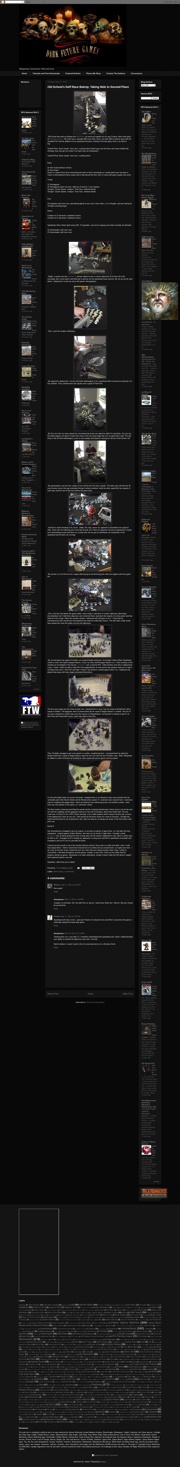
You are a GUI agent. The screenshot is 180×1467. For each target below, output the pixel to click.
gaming (21, 1352)
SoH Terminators (154, 591)
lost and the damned (57, 1374)
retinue (75, 1392)
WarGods (140, 1417)
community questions (64, 1329)
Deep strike (48, 1336)
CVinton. (116, 1331)
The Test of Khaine (25, 1409)
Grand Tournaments (112, 1352)
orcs (153, 1382)
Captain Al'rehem (34, 1319)
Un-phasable (77, 1414)
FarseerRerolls (32, 1347)
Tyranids (153, 1412)
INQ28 (134, 1362)
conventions (102, 1329)
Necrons (110, 1379)
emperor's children (25, 1344)
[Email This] (83, 868)
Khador (112, 1367)
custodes (80, 1331)
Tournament (136, 1409)
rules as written (145, 1392)
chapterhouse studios (74, 1325)
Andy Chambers (52, 1310)
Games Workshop (152, 1349)
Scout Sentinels (105, 1395)
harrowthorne (117, 1354)
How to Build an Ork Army (98, 1359)
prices (111, 1387)
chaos (99, 1320)
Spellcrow (79, 1402)
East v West (121, 1342)
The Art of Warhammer (27, 489)
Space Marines (83, 1399)
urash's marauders (126, 1414)
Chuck (110, 1325)
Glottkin (68, 1352)
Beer (44, 1315)
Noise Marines (154, 1379)
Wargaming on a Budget (126, 1417)
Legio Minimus (28, 366)
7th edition (143, 1305)
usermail (137, 1414)
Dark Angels (47, 1334)
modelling (38, 1379)
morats (50, 1379)
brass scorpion (94, 1317)
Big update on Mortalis (34, 204)
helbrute (156, 1354)
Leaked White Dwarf (72, 1372)
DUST (76, 1342)
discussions (44, 1339)
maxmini (31, 1377)
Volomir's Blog (28, 160)
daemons (23, 1334)
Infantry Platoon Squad (113, 1362)
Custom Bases (90, 1331)
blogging (145, 1315)
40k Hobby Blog (149, 434)
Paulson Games (154, 1385)
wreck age (76, 1422)
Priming (144, 1387)
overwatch (58, 1385)
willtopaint (28, 1422)
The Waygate (39, 1409)
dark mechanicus (102, 1334)
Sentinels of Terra (47, 1397)
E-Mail (114, 1342)
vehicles (23, 1417)
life (134, 1372)
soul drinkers (30, 1399)
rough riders (122, 1392)
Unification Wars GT (95, 1414)
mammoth (107, 1374)
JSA (60, 1367)
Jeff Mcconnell (37, 1367)
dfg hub (66, 1336)
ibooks (141, 1359)
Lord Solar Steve (27, 1374)
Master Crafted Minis (135, 1374)
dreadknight (99, 1339)
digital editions (154, 1336)
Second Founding (148, 1395)
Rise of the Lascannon (99, 1392)
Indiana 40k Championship (71, 1362)
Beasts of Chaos (35, 1315)
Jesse (54, 1367)
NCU (82, 1379)
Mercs (48, 1377)
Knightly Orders (124, 1369)
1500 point (65, 1305)
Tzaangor (22, 1414)
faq (160, 1344)
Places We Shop (93, 73)
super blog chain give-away (138, 1402)
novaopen (22, 1382)
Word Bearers (52, 1422)
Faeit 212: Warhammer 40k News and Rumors (149, 669)
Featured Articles (73, 73)
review (82, 1392)
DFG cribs (58, 1336)
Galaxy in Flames (146, 520)
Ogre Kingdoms (95, 1382)
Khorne (119, 1367)
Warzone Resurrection (112, 1419)
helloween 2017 (74, 1357)
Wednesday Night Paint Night (132, 1419)
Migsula (100, 1377)
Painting (97, 1384)
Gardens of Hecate (147, 853)
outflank (50, 1385)
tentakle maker (123, 1404)
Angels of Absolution (66, 1310)
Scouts (116, 1395)
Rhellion (57, 885)
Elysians (156, 1342)
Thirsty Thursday (60, 1409)
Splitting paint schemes (154, 1150)
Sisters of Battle (87, 1397)
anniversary (78, 1310)
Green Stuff (129, 1352)
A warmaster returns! (34, 253)
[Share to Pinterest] (93, 868)
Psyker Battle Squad (86, 1390)
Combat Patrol (147, 1325)
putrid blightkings (112, 1390)
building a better (133, 1317)
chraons (103, 1325)
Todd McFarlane (110, 1409)
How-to (112, 1359)
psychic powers (73, 1390)
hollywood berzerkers (47, 1359)
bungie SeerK (148, 1317)
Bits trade (85, 1315)
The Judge (132, 1407)
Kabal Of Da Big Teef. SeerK (82, 1367)
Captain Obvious (48, 1320)
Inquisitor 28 (33, 1364)
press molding (102, 1387)
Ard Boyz (110, 1310)
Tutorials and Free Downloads (46, 73)
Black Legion (95, 1315)
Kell (94, 1367)
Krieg (154, 436)
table (44, 1404)
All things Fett (148, 1063)
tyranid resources (125, 1412)
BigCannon (62, 1315)
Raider (138, 1390)
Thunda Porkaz (87, 1409)
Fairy (136, 1344)
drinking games (138, 1339)
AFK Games (123, 1307)
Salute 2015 (50, 1395)
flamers (105, 1347)
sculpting (135, 1395)
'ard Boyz (22, 1305)
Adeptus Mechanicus (101, 1307)
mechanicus (40, 1377)
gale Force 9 (120, 1349)
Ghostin (57, 916)
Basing (124, 1312)
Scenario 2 (82, 665)
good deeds (78, 1352)
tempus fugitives (100, 1404)
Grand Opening (97, 1352)
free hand (62, 1349)
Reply (56, 892)
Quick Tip (122, 1390)
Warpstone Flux (29, 117)
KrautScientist (136, 1369)
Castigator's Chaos (27, 440)
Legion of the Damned (89, 1372)
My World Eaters (69, 1379)
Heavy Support (128, 1354)
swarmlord (37, 1404)
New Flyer (122, 1379)
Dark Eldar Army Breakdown (83, 1334)
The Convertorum (27, 648)
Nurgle (31, 1381)
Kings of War (101, 1369)
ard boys (100, 1310)
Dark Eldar (62, 1334)
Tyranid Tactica (139, 1412)
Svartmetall (22, 1404)
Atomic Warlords (149, 587)
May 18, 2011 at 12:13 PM (74, 933)
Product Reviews (27, 1390)
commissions (46, 1328)
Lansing (39, 1372)
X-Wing (94, 1422)
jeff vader (47, 1367)
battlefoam (150, 1312)
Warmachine (71, 1419)
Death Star (157, 1334)
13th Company (33, 1305)
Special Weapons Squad (36, 1402)
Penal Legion (23, 1387)
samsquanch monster (72, 1395)
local (143, 1372)
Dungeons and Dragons (64, 1342)
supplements (155, 1402)
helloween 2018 (88, 1357)
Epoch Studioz (68, 1344)
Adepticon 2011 (39, 1307)
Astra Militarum (77, 1312)
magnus (76, 1374)
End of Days (39, 1344)
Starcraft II (103, 1402)
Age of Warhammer (27, 578)
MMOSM (29, 1379)
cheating (95, 1325)
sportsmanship (91, 1402)
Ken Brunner (102, 1367)
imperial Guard (37, 1362)
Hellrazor (98, 1357)
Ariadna (119, 1310)
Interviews (53, 1364)
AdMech (114, 1307)
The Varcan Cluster (27, 601)
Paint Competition (83, 1385)
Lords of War (44, 1374)
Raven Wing (29, 1392)
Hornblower (68, 1359)
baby (101, 1312)
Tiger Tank (99, 1409)
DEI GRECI (146, 112)
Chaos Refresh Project (40, 1323)
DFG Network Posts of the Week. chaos (95, 1336)
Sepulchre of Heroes (27, 217)
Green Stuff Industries (147, 983)
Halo (100, 1354)
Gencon (29, 1352)
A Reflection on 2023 (154, 633)
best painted (52, 1315)
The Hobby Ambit (27, 318)
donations (59, 1339)
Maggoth (69, 1374)
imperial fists (23, 1362)
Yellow (101, 1422)
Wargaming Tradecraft (27, 624)
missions (21, 1379)
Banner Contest (112, 1312)
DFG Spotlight (142, 1336)
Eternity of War (95, 1344)
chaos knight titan (155, 1319)
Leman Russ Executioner (121, 1372)
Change (91, 1319)
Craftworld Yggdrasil (146, 897)
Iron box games (76, 1364)
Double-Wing (69, 1339)
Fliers (126, 1347)
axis (91, 1312)
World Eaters (64, 1422)
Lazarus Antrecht (58, 1372)
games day (139, 1349)
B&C (96, 1312)
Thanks (35, 1407)
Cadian (157, 1317)
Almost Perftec (148, 716)
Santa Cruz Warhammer (27, 266)
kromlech (149, 1369)
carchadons (62, 1319)
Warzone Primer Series (94, 1419)
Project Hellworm (59, 1390)
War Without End (102, 1417)
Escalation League (81, 1344)
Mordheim (58, 1379)
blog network (135, 1315)
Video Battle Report (51, 1417)
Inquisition (155, 1362)
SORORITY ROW (34, 653)
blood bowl (60, 1317)
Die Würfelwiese (149, 153)
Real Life (39, 1392)
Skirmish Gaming (136, 1397)
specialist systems (52, 1402)
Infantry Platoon (96, 1362)
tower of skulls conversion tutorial (29, 1412)
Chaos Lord (25, 1323)
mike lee (115, 1377)
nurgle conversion (45, 1382)
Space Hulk (50, 1399)
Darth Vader (113, 1334)
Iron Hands (87, 1364)
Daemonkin (155, 1331)
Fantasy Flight (152, 1344)
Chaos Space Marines (125, 1322)
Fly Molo (133, 1347)
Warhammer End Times (31, 1419)
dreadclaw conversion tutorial (84, 1339)
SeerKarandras (33, 1397)
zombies (114, 1422)
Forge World (156, 1347)
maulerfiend (147, 1374)
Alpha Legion (39, 1310)
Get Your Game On (53, 1352)
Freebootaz (79, 1349)
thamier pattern (25, 1407)
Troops (92, 1412)
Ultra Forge (57, 1414)
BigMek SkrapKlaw (73, 1315)
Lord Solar (152, 1371)
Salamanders (37, 1395)
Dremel (122, 1339)
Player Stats (79, 1387)
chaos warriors (58, 1325)
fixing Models (97, 1347)
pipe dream (47, 1387)
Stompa (111, 1402)
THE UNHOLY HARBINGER (28, 245)
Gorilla (87, 1352)
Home (24, 73)
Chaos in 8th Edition (128, 1319)
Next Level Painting (26, 412)
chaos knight (142, 1319)
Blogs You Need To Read (31, 1317)
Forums (43, 1349)
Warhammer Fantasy (52, 1419)
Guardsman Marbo (61, 1354)
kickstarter (71, 1369)
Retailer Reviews (64, 1392)
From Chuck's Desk (91, 1349)
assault (68, 1312)
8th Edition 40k (154, 1305)
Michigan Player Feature (80, 1377)
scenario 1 (72, 276)
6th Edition (131, 1305)
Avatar (86, 1312)
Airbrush (154, 1307)
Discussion (26, 1339)
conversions (129, 1328)
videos (76, 1417)
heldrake (21, 1357)
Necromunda (90, 1379)
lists (138, 1372)
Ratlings (144, 1390)
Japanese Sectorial (25, 1367)
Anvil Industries (90, 1310)
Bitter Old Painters (26, 196)
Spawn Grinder (154, 1399)
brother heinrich (106, 1317)
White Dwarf (151, 1419)
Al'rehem (21, 1310)
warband (112, 1417)
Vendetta (32, 1417)
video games (67, 1417)
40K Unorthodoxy (148, 356)
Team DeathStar (73, 1404)
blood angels (48, 1317)
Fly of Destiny (145, 1347)
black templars (121, 1315)
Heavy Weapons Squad (144, 1354)
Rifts (88, 1392)
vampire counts (155, 1414)
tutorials (112, 1412)
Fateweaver (48, 1347)
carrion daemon (73, 1319)
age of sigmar (134, 1307)
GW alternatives (86, 1354)
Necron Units (100, 1379)
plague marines (59, 1387)
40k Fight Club (102, 1305)
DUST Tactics (87, 1342)
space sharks (99, 1399)
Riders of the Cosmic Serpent (29, 463)
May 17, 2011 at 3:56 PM (70, 916)
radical (131, 1390)
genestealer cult (39, 1352)
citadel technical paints (122, 1325)
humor (129, 1359)
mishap (157, 1377)
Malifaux (98, 1374)
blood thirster (83, 1317)
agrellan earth (144, 1307)
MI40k (54, 1377)
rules (135, 1392)
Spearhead (22, 1402)
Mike (107, 1377)
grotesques (31, 1354)
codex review (136, 1325)
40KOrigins (112, 1305)
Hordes (60, 1359)
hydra (135, 1359)
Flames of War (115, 1347)
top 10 (128, 1409)
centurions (84, 1319)
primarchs (119, 1387)
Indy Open (85, 1362)
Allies (29, 1310)
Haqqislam (107, 1354)
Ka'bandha (67, 1367)
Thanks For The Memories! (154, 723)
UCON (49, 1414)
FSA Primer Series (106, 1349)
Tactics (51, 1404)
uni (84, 1414)
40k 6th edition (86, 1305)
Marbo (114, 1374)
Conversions (136, 73)
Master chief (122, 1374)
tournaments (69, 872)
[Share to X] (88, 868)
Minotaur (149, 1377)
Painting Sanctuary (26, 343)
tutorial (101, 1412)
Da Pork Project (127, 1331)
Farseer (23, 1347)
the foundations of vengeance (78, 1407)
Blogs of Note (156, 1315)
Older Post (128, 994)
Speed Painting (67, 1402)
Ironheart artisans (124, 1364)
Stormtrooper (121, 1402)
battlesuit (158, 1312)
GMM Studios (148, 237)
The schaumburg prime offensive (149, 1407)
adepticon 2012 (55, 1307)
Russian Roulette (24, 1395)
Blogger (103, 1462)
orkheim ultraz (32, 1385)
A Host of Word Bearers (148, 1143)
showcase (75, 1397)
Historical (148, 1357)
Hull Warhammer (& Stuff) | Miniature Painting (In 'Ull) (149, 1103)
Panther (127, 1385)
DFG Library (74, 1336)
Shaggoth (66, 1397)
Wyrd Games (86, 1422)
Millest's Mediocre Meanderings (27, 513)
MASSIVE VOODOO (26, 388)
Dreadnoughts (110, 1339)
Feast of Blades (59, 1347)
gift (62, 1352)
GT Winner (41, 1354)
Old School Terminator (124, 1382)
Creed (57, 1331)
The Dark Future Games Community (52, 1407)
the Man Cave (28, 138)
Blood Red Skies (72, 1317)
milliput (130, 1377)
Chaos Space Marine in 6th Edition (94, 1323)
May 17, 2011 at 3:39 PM (74, 899)
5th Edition (121, 1305)
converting (149, 1329)
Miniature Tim (139, 1377)
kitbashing (111, 1369)
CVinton (103, 1331)
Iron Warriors (109, 1364)
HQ (119, 1359)
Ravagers (152, 1390)
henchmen (107, 1357)
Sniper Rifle (157, 1397)
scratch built (124, 1395)
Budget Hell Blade (119, 1317)
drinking (129, 1339)
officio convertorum (81, 1382)
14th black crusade (50, 1305)
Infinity (126, 1362)
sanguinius (86, 1395)
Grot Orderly (147, 566)
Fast (41, 1347)
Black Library (107, 1315)
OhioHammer (109, 1382)
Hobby (32, 1359)
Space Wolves (113, 1399)
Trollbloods (75, 1412)
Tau (62, 1405)
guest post (73, 1354)
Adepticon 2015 (85, 1307)
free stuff (70, 1349)
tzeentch (39, 1414)
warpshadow (81, 1419)
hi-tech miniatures (136, 1357)
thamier (159, 1404)
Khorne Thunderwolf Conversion (37, 1369)
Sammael (59, 1395)
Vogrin (91, 1417)
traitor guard (46, 1412)
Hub (123, 1359)
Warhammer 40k (153, 1417)
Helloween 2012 (42, 1357)
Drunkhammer (50, 1342)
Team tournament (87, 1404)
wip (34, 1422)
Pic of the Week (35, 1387)
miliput (122, 1377)
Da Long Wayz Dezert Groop (148, 196)
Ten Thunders (111, 1404)
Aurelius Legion (149, 471)
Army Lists (142, 1310)
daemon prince (142, 1331)
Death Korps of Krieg (143, 1334)
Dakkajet (36, 1334)
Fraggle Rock (52, 1349)
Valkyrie (145, 1414)
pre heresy (89, 1387)
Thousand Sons (73, 1409)
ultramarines (67, 1414)
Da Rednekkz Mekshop (147, 757)
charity (87, 1326)
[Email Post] (78, 868)
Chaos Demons (111, 1320)
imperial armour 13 (152, 1359)
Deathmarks (38, 1336)
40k (72, 1305)
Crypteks (64, 1331)
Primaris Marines (132, 1387)
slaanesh (148, 1397)
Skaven (124, 1397)
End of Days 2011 (54, 1344)
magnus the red (87, 1374)
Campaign (22, 1319)
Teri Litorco (134, 1404)
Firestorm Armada (83, 1347)
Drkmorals (149, 1339)
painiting (71, 1385)
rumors (156, 1392)
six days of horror (112, 1397)
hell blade (30, 1357)
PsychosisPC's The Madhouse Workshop (28, 553)
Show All (36, 689)
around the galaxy (38, 1312)
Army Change (129, 1310)
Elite (149, 1342)
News (130, 1379)
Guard (49, 1354)
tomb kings (120, 1409)
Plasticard (69, 1387)
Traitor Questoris (57, 1412)
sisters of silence (99, 1397)
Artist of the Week (55, 1312)
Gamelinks (130, 1349)
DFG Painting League (122, 1336)
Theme (49, 1409)
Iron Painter (98, 1364)
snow (22, 1399)
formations (35, 1349)
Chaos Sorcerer (73, 1323)
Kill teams (81, 1369)
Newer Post (52, 994)
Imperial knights (54, 1362)
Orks (41, 1385)
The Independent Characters (101, 1407)
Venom (40, 1417)
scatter (95, 1395)
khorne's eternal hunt (57, 1369)
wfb (144, 1419)
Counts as (29, 1331)
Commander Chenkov (30, 1329)
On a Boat (138, 1382)
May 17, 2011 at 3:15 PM (71, 885)
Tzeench (30, 1414)
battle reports (58, 872)
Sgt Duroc (58, 1397)
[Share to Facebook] (90, 868)
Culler (71, 1331)
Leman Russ (104, 1372)
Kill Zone (90, 1369)
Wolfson (41, 1422)
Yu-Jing (107, 1422)
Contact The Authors (115, 73)
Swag (29, 1404)
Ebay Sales (132, 1342)
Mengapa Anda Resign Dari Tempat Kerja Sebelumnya (29, 541)
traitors (67, 1412)
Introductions (64, 1364)
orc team (146, 1382)
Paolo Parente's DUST (140, 1385)
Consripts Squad (80, 1329)
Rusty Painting (148, 1024)
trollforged (84, 1412)
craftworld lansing (44, 1331)
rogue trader (112, 1392)
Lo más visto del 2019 (154, 905)
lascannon (47, 1372)
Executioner (129, 1344)
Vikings (85, 1417)
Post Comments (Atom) (95, 1002)
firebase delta (71, 1347)
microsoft (93, 1377)
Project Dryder (45, 1390)
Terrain (142, 1405)
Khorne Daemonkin (135, 1367)
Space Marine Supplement (65, 1399)
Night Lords (143, 1379)
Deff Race (80, 137)
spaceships (129, 1399)
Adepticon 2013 (71, 1307)
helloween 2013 (58, 1357)
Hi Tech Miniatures (120, 1357)
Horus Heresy (79, 1359)
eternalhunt (147, 281)
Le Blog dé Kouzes (146, 393)
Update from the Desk (111, 1414)
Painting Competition (116, 1385)
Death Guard (125, 1334)
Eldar (142, 1342)
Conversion (113, 1329)
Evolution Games (56, 139)
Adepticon (23, 1307)
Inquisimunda (144, 1362)
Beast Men (24, 1315)
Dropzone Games (35, 1342)
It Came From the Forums (144, 1364)
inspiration (44, 1364)
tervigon (151, 1404)
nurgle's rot (58, 1382)
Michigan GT (64, 1377)
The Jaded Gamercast (119, 1407)
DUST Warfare (102, 1342)
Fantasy (143, 1344)
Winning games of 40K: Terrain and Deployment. (148, 361)
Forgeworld (25, 1349)
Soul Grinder (41, 1399)
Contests (91, 1329)
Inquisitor (22, 1364)
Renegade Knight (50, 1392)
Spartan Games (141, 1399)
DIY (52, 1339)
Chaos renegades (58, 1323)
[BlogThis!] (85, 868)
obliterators (68, 1382)
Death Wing (25, 1336)
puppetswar (99, 1390)
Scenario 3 (51, 836)
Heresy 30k (147, 940)
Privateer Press (154, 1387)
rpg (129, 1392)
